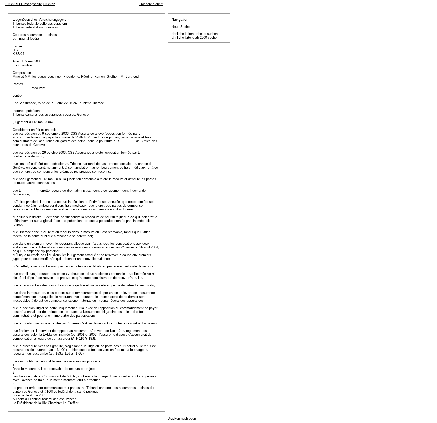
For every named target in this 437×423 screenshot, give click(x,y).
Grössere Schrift (151, 4)
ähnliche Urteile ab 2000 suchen (195, 37)
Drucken (49, 4)
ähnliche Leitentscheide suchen (195, 34)
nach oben (188, 418)
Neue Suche (181, 27)
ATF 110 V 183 (83, 338)
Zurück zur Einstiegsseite (23, 4)
